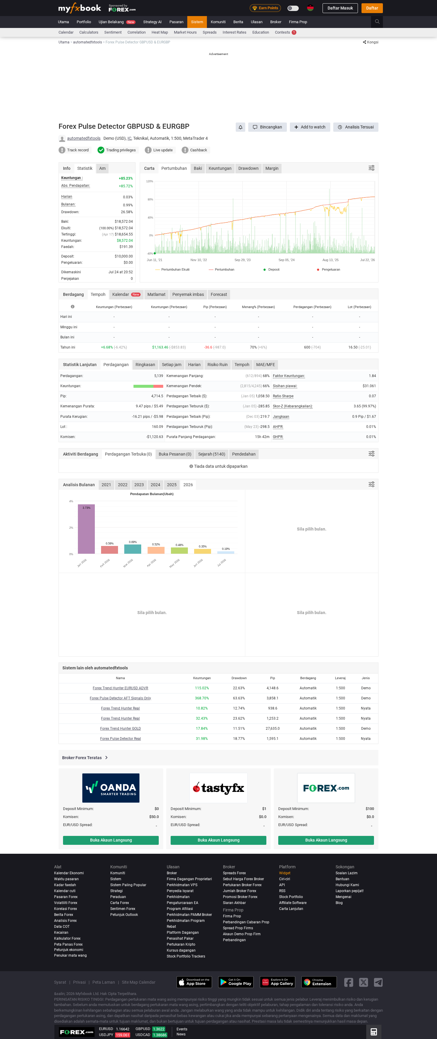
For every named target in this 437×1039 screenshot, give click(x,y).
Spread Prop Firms (238, 928)
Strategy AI (152, 22)
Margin (272, 168)
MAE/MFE (265, 364)
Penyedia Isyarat (180, 891)
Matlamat (156, 294)
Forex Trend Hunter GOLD (120, 728)
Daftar (372, 8)
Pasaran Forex (66, 897)
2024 (155, 484)
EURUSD (106, 1029)
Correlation (137, 32)
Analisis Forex (65, 921)
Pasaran (176, 22)
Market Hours (185, 32)
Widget (284, 873)
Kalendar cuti (65, 891)
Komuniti (218, 22)
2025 (172, 484)
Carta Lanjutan (291, 909)
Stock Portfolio (291, 897)
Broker (275, 22)
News (181, 1034)
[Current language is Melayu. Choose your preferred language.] (310, 7)
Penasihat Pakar (180, 938)
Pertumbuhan (174, 168)
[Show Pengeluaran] (328, 269)
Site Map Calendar (138, 982)
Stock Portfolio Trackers (186, 956)
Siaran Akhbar (234, 903)
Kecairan (61, 932)
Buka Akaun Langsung (111, 840)
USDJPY (106, 1034)
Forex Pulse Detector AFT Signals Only (120, 698)
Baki (198, 168)
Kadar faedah (65, 885)
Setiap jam (171, 364)
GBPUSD (143, 1029)
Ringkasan (145, 364)
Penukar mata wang (70, 955)
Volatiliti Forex (65, 903)
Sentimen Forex (122, 909)
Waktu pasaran (66, 879)
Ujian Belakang (116, 22)
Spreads (210, 32)
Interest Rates (234, 32)
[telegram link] (378, 982)
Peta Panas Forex (68, 944)
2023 (139, 484)
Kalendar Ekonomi (69, 873)
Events (182, 1029)
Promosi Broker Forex (240, 897)
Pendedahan (244, 454)
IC (129, 138)
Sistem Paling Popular (128, 885)
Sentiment (113, 32)
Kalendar (125, 294)
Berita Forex (63, 915)
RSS (282, 891)
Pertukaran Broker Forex (242, 885)
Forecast (219, 294)
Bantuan (342, 879)
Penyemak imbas (188, 294)
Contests (285, 32)
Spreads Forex (234, 873)
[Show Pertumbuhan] (222, 269)
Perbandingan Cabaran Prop (246, 922)
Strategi (116, 891)
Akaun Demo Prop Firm (242, 934)
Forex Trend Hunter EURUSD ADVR (120, 688)
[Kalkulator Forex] (373, 1032)
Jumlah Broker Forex (239, 891)
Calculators (88, 32)
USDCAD (143, 1034)
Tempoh (98, 294)
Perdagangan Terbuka (128, 454)
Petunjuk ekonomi (68, 950)
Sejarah (211, 454)
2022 (123, 484)
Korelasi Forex (65, 909)
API (282, 885)
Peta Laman (103, 982)
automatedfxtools (83, 138)
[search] (380, 22)
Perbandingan (234, 940)
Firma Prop (298, 22)
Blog (339, 903)
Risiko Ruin (218, 364)
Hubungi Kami (347, 885)
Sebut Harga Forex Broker (243, 879)
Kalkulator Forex (67, 938)
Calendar (66, 32)
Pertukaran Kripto (181, 944)
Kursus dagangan (181, 950)
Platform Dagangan (183, 932)
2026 (188, 484)
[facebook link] (348, 982)
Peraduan (118, 897)
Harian (194, 364)
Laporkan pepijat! (350, 891)
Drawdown (248, 168)
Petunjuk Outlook (124, 915)
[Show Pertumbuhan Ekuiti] (172, 269)
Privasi (79, 982)
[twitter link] (363, 982)
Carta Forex (119, 903)
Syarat (60, 982)
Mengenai (343, 897)
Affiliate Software (292, 903)
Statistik (84, 168)
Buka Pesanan (175, 454)
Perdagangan (116, 364)
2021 (106, 484)
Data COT (62, 927)
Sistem (197, 22)
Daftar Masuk (340, 8)
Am (102, 168)
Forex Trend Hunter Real (120, 708)
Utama (63, 22)
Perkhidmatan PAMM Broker (189, 915)
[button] (267, 127)
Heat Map (160, 32)
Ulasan (256, 22)
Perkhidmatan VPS (182, 885)
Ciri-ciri (284, 879)
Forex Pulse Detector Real (120, 739)
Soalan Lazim (347, 873)
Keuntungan (220, 168)
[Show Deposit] (270, 269)
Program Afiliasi (180, 909)
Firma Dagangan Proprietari (189, 879)
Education (260, 32)
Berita (238, 22)
